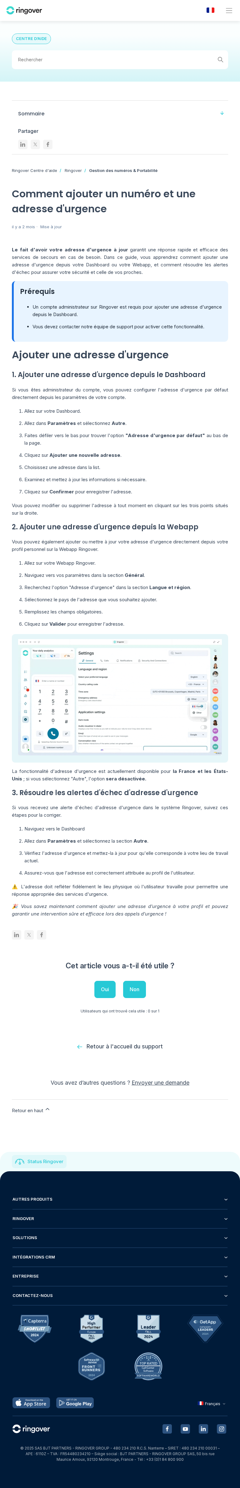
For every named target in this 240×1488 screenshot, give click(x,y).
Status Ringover (45, 1161)
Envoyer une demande (160, 1082)
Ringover (73, 170)
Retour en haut (28, 1110)
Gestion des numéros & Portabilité (123, 170)
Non (134, 989)
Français (212, 1403)
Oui (105, 989)
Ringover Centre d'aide (34, 170)
